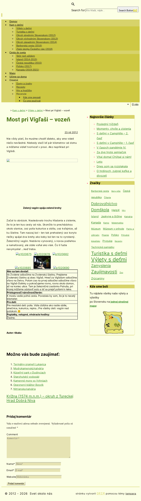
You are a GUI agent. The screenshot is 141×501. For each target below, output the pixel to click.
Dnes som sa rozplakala (112, 166)
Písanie (105, 235)
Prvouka (107, 241)
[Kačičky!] (42, 254)
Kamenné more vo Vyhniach (30, 380)
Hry (124, 210)
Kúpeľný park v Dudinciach (29, 372)
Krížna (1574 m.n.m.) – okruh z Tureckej (40, 396)
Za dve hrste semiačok (111, 152)
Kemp (106, 223)
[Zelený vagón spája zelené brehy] (24, 254)
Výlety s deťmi (35, 110)
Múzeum (96, 228)
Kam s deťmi (18, 110)
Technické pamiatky (102, 247)
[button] (73, 5)
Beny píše (116, 191)
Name (11, 463)
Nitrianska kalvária (24, 389)
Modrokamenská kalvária (28, 368)
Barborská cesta (100, 191)
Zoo (121, 272)
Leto (99, 161)
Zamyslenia (101, 265)
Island (95, 216)
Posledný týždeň (107, 124)
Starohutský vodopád (26, 376)
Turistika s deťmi (109, 253)
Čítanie (107, 197)
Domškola (100, 209)
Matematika (117, 223)
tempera (131, 493)
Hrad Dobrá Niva (21, 400)
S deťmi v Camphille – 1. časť (115, 143)
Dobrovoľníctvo (104, 204)
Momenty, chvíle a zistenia (114, 128)
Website (11, 476)
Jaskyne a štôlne (111, 216)
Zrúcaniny (97, 278)
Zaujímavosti (104, 271)
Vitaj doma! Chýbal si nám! (114, 157)
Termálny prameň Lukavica (29, 364)
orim (101, 493)
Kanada (96, 222)
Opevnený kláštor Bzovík (28, 384)
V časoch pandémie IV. (111, 147)
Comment (12, 434)
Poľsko (115, 234)
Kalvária (128, 216)
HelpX (116, 210)
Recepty (118, 241)
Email (10, 470)
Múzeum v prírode (113, 228)
